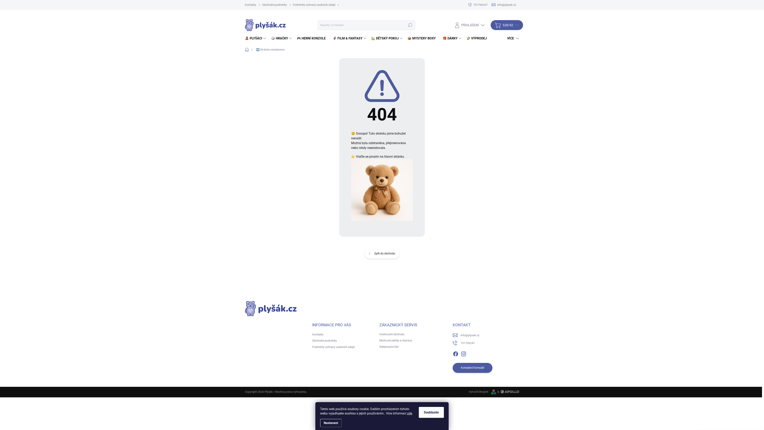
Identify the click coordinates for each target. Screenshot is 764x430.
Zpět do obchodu (384, 253)
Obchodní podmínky (274, 4)
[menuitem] (256, 38)
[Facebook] (456, 353)
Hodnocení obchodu (391, 334)
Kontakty (250, 4)
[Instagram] (464, 353)
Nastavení (331, 423)
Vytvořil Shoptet (478, 391)
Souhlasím (431, 412)
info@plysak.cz (470, 335)
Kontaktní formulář (472, 367)
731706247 (468, 343)
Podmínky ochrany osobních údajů (314, 4)
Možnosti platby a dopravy (395, 340)
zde (409, 413)
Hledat (410, 25)
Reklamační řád (389, 346)
